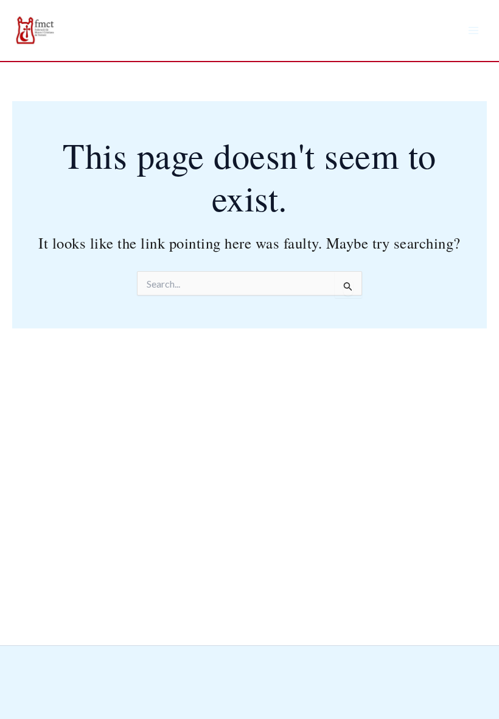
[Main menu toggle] (473, 30)
